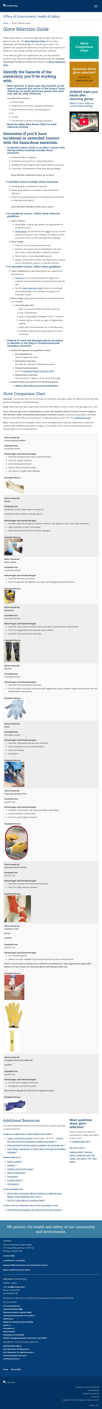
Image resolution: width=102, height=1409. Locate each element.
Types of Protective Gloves (20, 1138)
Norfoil (18, 278)
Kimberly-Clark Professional (20, 1169)
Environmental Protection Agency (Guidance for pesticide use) (36, 1145)
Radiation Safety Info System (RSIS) (18, 1322)
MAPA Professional (16, 1172)
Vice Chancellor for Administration (18, 1352)
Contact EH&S (9, 1256)
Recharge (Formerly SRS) (13, 1335)
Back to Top (94, 1405)
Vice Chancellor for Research (16, 1349)
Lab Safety (81, 1158)
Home (5, 23)
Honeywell (12, 1176)
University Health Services (15, 1355)
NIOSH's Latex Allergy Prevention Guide (26, 1200)
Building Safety (76, 1152)
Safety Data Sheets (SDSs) (32, 124)
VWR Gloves (13, 1184)
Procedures (9, 1328)
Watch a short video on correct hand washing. (37, 385)
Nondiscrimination (91, 1393)
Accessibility (93, 1390)
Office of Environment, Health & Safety (31, 16)
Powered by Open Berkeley (87, 1387)
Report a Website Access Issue (17, 1270)
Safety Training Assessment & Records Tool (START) (25, 1338)
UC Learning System (11, 1306)
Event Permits (9, 1331)
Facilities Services (11, 1359)
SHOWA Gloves (15, 1180)
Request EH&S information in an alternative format (25, 1265)
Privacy (95, 1396)
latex (48, 231)
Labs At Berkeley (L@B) (12, 1309)
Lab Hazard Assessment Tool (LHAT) (19, 1315)
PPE (89, 1158)
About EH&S (16, 1369)
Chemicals (8, 1319)
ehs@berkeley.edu (82, 417)
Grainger (12, 1165)
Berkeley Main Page (12, 1346)
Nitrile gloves (21, 231)
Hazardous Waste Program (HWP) (39, 371)
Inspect (7, 1325)
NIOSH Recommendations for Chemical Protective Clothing (35, 1209)
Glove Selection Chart (35, 41)
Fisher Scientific (15, 1161)
